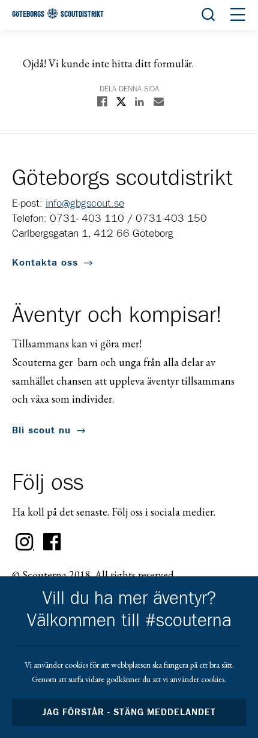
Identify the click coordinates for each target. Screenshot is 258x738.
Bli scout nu (41, 430)
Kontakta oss (45, 262)
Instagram (24, 542)
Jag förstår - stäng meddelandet (129, 712)
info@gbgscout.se (85, 203)
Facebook (52, 542)
